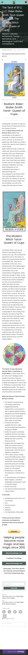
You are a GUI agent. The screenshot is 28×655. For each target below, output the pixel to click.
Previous (4, 594)
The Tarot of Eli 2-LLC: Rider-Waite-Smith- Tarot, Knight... (13, 597)
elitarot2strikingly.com (14, 553)
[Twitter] (9, 612)
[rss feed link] (4, 616)
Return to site (6, 608)
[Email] (20, 612)
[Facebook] (4, 612)
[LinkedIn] (15, 612)
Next (3, 600)
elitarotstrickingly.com (14, 563)
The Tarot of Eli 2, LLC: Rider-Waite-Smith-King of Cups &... (13, 603)
